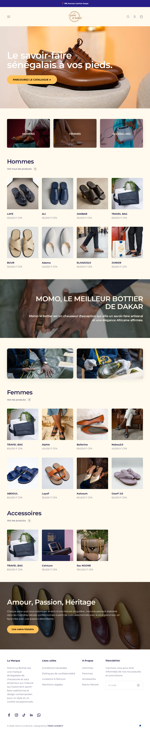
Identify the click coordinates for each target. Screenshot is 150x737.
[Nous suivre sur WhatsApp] (39, 715)
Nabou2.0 (117, 444)
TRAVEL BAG (119, 214)
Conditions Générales (54, 668)
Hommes (87, 668)
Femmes (87, 673)
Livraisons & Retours (53, 679)
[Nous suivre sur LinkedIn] (31, 715)
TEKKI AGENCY (55, 726)
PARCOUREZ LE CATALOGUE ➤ (32, 79)
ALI (44, 214)
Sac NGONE (84, 565)
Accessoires (89, 679)
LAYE (10, 214)
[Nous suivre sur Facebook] (9, 715)
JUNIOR (116, 262)
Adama (46, 262)
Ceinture (47, 565)
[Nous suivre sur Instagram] (16, 715)
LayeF (45, 493)
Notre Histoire (90, 684)
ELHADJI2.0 (84, 262)
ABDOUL (12, 493)
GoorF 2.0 (117, 493)
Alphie (46, 444)
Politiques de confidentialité (58, 673)
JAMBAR (82, 214)
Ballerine (82, 444)
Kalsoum (82, 493)
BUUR (10, 262)
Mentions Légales (52, 684)
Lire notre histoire (23, 629)
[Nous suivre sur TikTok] (24, 715)
